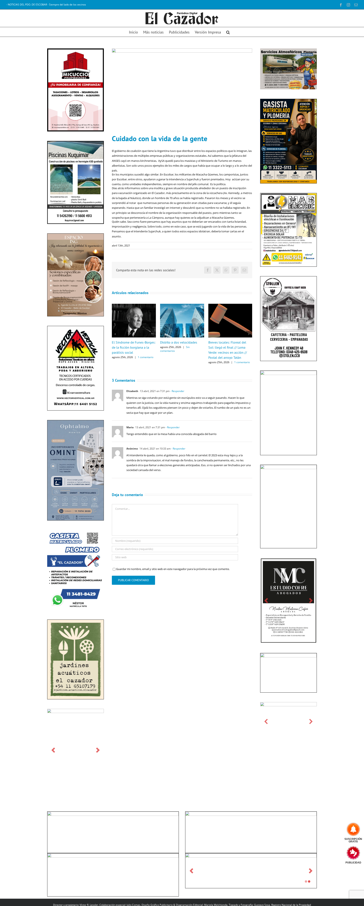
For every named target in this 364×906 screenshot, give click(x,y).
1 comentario (145, 357)
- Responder (177, 391)
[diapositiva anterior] (53, 750)
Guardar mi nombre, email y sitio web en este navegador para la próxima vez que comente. (173, 569)
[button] (228, 32)
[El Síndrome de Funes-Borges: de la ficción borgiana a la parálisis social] (134, 306)
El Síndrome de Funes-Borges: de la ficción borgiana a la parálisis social (133, 347)
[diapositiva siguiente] (98, 750)
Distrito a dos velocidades (178, 342)
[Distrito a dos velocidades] (182, 306)
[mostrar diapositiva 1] (306, 881)
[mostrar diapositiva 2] (309, 881)
